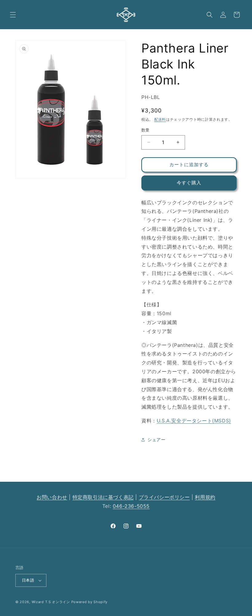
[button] (13, 15)
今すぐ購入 (189, 183)
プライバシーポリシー (164, 497)
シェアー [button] (156, 439)
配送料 (160, 119)
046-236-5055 (131, 506)
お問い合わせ (52, 497)
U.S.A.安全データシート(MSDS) (194, 421)
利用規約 (205, 497)
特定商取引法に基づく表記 (103, 497)
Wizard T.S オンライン (51, 602)
